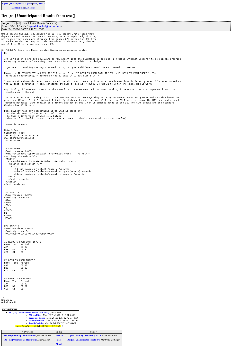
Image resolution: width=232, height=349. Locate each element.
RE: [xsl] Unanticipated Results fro (20, 339)
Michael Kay (35, 315)
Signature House (37, 318)
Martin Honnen (36, 320)
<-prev (5, 3)
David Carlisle (36, 323)
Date (35, 3)
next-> (21, 3)
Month (59, 344)
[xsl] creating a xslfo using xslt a (85, 335)
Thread (13, 3)
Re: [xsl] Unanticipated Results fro (20, 335)
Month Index (18, 7)
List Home (30, 7)
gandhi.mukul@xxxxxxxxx (45, 26)
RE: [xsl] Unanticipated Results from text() (29, 312)
